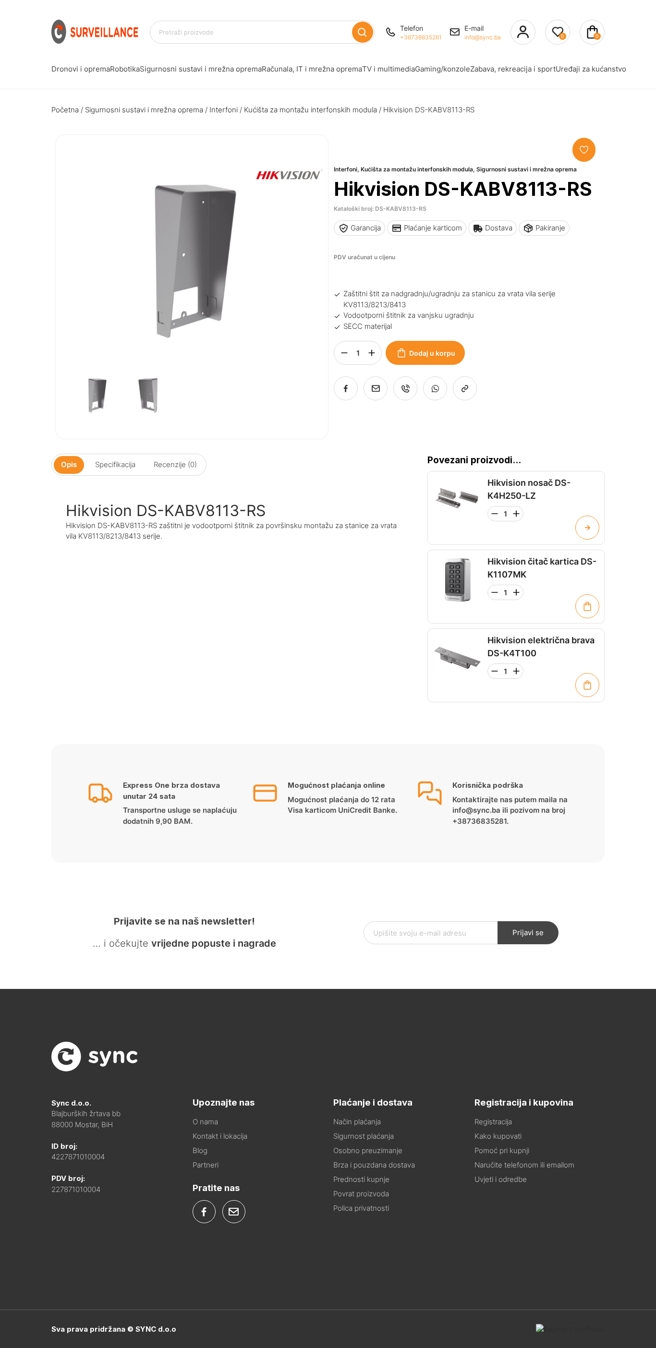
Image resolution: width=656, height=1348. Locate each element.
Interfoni (223, 109)
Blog (200, 1150)
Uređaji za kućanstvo (591, 68)
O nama (205, 1121)
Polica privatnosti (361, 1208)
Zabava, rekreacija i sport (513, 68)
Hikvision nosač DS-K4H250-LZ (529, 489)
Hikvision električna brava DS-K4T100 (541, 646)
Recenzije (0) (175, 464)
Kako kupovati (498, 1136)
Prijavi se (528, 932)
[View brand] (287, 209)
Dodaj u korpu (432, 353)
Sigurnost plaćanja (363, 1136)
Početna (65, 109)
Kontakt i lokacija (220, 1136)
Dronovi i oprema (80, 68)
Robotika (125, 68)
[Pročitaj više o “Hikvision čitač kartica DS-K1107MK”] (587, 606)
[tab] (69, 465)
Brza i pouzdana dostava (374, 1164)
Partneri (206, 1164)
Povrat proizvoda (361, 1193)
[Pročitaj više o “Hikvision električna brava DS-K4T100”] (587, 685)
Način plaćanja (357, 1121)
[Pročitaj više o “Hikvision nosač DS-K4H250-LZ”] (587, 528)
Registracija (493, 1121)
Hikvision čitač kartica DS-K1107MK (541, 567)
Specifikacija (115, 464)
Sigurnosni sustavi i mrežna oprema (201, 68)
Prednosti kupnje (361, 1179)
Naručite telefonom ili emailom (524, 1164)
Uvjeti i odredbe (500, 1179)
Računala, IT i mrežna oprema (312, 68)
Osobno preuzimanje (367, 1150)
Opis (69, 464)
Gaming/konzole (442, 68)
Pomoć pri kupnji (501, 1150)
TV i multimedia (388, 68)
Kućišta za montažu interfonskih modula (310, 109)
